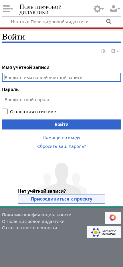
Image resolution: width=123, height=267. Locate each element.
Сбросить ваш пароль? (61, 146)
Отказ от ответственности (29, 227)
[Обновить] (103, 51)
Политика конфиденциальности (37, 214)
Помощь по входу (61, 137)
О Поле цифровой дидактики (33, 221)
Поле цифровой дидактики (40, 9)
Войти (62, 124)
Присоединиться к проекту (61, 199)
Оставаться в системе (33, 111)
